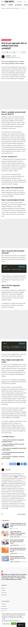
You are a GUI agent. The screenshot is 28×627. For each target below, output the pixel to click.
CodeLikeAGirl (8, 55)
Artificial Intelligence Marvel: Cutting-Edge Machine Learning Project (17, 558)
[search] (18, 1)
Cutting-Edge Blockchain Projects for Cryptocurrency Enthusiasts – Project (18, 550)
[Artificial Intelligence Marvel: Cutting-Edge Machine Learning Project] (5, 558)
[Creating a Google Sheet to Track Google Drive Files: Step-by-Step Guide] (5, 525)
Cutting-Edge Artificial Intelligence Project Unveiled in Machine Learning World (17, 533)
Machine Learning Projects (15, 536)
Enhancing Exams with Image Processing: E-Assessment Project (17, 541)
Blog (11, 528)
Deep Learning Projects (14, 545)
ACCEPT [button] (13, 623)
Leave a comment (22, 514)
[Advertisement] (14, 24)
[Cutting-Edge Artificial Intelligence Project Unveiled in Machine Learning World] (5, 533)
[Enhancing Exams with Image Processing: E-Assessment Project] (5, 542)
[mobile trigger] (2, 1)
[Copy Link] (12, 52)
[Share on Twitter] (7, 52)
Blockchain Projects (14, 553)
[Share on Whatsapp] (10, 52)
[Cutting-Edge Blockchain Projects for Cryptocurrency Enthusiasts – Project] (5, 550)
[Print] (14, 52)
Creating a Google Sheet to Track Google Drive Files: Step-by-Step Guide (18, 525)
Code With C (9, 1)
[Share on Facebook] (5, 52)
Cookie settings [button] (6, 623)
